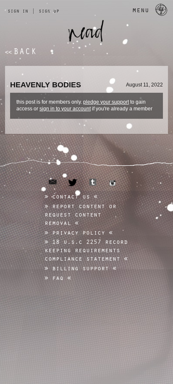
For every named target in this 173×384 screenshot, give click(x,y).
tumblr (93, 182)
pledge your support (106, 102)
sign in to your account (65, 109)
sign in (18, 10)
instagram (112, 183)
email (52, 182)
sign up (49, 10)
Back (21, 51)
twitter (73, 182)
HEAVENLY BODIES (45, 85)
